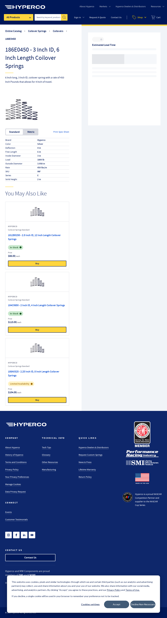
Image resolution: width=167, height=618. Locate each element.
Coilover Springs (37, 31)
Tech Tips (46, 447)
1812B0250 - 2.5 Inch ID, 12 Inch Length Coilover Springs (34, 237)
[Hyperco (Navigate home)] (26, 424)
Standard (14, 132)
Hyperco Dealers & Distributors (94, 447)
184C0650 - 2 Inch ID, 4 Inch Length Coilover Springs (36, 305)
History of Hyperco (14, 454)
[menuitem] (156, 17)
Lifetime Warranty (87, 469)
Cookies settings (90, 604)
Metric (30, 132)
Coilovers (58, 31)
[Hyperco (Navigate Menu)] (25, 5)
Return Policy (85, 476)
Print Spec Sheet (61, 131)
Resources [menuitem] (156, 6)
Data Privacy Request (15, 491)
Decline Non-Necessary (143, 604)
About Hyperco (12, 447)
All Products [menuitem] (13, 17)
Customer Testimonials (16, 519)
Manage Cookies (13, 484)
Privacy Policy (12, 469)
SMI (21, 575)
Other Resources (50, 462)
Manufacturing (49, 469)
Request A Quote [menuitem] (97, 17)
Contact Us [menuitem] (116, 17)
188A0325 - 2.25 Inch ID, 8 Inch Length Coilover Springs (33, 373)
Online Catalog (13, 31)
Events (8, 512)
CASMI (32, 575)
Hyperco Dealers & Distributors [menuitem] (131, 6)
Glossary (46, 454)
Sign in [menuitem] (77, 17)
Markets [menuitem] (103, 6)
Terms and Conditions (16, 462)
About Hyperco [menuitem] (87, 6)
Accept (116, 604)
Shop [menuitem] (140, 17)
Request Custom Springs (90, 454)
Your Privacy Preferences (17, 476)
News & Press (85, 462)
